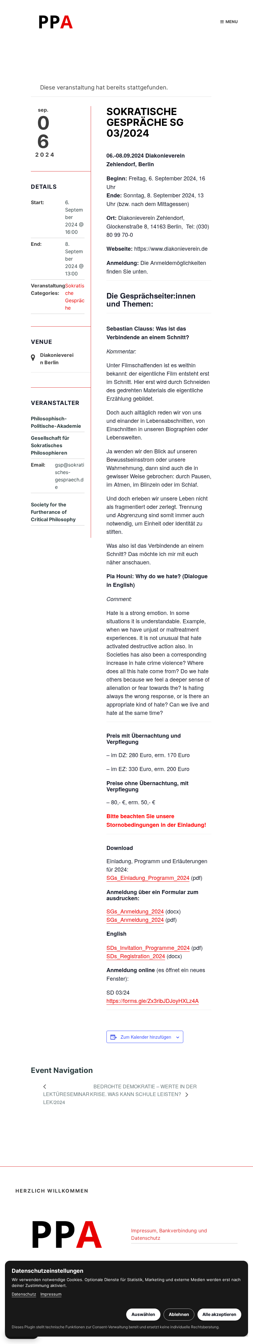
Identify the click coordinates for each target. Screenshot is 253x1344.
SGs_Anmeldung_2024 (135, 911)
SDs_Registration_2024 (135, 956)
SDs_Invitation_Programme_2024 (148, 947)
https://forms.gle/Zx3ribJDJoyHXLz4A (152, 1000)
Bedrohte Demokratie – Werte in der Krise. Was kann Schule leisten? (143, 1090)
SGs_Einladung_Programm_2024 (147, 877)
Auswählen (143, 1314)
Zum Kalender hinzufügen (146, 1037)
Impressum (50, 1294)
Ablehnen (179, 1314)
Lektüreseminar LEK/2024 (66, 1098)
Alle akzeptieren (219, 1314)
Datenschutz (24, 1294)
